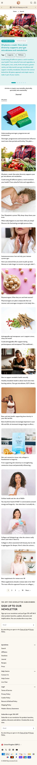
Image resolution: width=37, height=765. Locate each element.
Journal (3, 659)
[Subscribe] (33, 625)
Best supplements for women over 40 (13, 578)
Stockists (4, 656)
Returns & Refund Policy (9, 701)
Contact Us (5, 675)
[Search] (31, 3)
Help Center (5, 678)
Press (3, 666)
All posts (4, 100)
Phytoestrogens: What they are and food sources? (17, 297)
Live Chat (4, 682)
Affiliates (4, 652)
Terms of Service (6, 690)
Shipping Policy (6, 705)
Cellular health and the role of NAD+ (13, 498)
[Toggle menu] (2, 3)
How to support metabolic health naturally (14, 377)
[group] (18, 47)
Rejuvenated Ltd (11, 761)
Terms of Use (24, 629)
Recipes (3, 663)
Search (3, 648)
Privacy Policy (5, 694)
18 (22, 590)
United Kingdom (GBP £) (12, 744)
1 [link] (8, 590)
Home (15, 11)
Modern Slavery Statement (10, 708)
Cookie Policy (5, 698)
